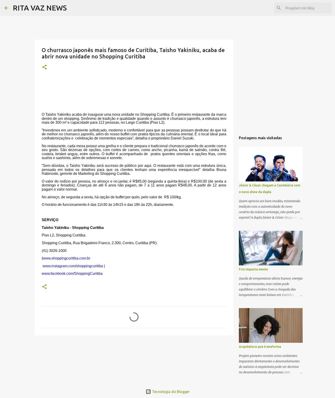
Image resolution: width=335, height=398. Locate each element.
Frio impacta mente (253, 269)
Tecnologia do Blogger (170, 392)
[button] (44, 67)
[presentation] (134, 194)
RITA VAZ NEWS (40, 8)
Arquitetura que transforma (260, 346)
